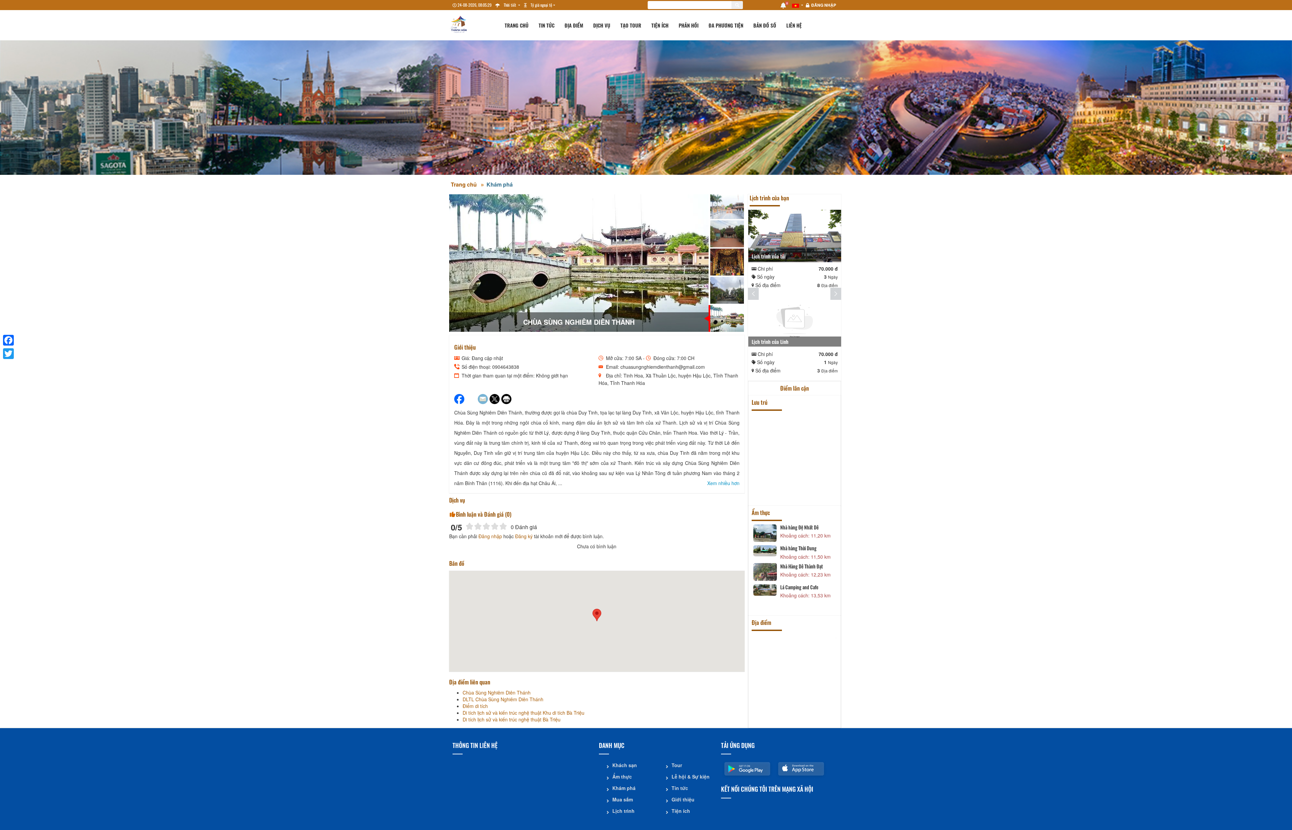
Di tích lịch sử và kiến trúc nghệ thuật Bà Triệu (804, 640)
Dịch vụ (601, 25)
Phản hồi (688, 25)
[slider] (486, 526)
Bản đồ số (764, 25)
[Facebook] (8, 340)
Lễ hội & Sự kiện (691, 776)
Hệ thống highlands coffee (804, 546)
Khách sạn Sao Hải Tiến (800, 484)
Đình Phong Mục (795, 705)
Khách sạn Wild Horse (799, 438)
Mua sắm (622, 799)
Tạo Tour (630, 25)
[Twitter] (8, 353)
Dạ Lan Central (793, 591)
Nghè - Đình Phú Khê (799, 662)
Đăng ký (524, 536)
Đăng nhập (823, 5)
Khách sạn (624, 765)
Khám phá (500, 184)
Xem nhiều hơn (723, 483)
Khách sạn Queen (795, 417)
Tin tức (546, 25)
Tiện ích (660, 25)
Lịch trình (623, 810)
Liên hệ (794, 25)
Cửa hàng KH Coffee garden (805, 527)
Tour (677, 765)
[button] (597, 615)
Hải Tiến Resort (794, 463)
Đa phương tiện (726, 25)
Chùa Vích (789, 682)
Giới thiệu (683, 799)
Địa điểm (574, 25)
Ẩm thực (622, 776)
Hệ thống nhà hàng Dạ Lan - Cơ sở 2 (808, 570)
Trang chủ (517, 25)
